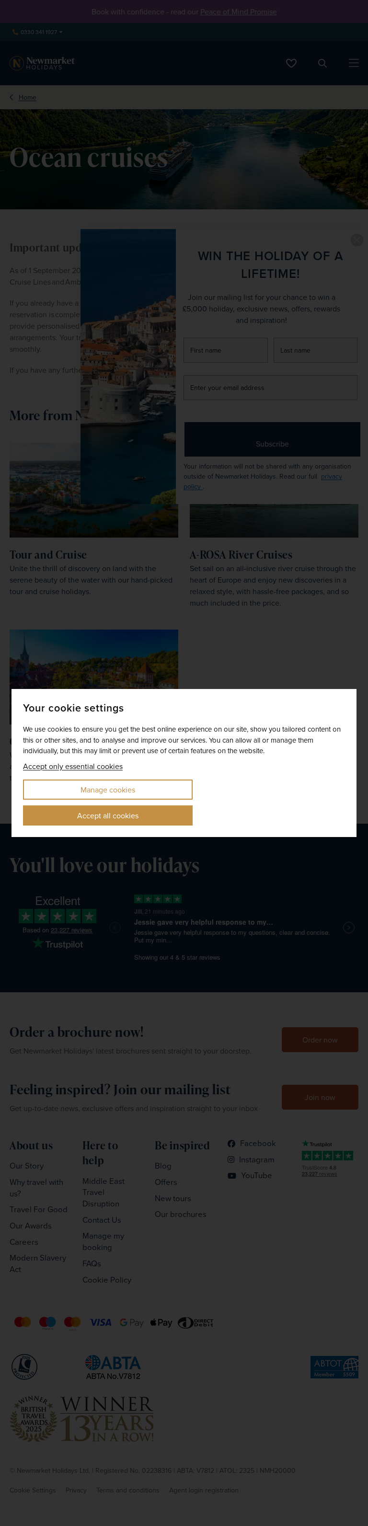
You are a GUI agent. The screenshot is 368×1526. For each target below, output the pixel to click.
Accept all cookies (107, 815)
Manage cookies (107, 789)
